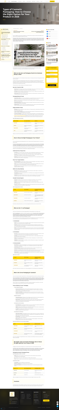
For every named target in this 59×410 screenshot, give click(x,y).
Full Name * (47, 69)
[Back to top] (57, 408)
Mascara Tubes (23, 396)
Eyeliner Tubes (23, 395)
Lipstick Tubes (23, 394)
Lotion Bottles (23, 398)
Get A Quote (52, 1)
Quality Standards (48, 407)
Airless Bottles (23, 397)
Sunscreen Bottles (29, 398)
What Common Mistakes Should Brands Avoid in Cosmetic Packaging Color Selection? (51, 49)
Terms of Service (43, 407)
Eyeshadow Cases (29, 395)
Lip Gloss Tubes (28, 394)
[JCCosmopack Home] (12, 394)
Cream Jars (28, 397)
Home (9, 1)
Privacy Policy (39, 407)
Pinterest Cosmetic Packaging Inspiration (20, 115)
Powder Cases (28, 396)
